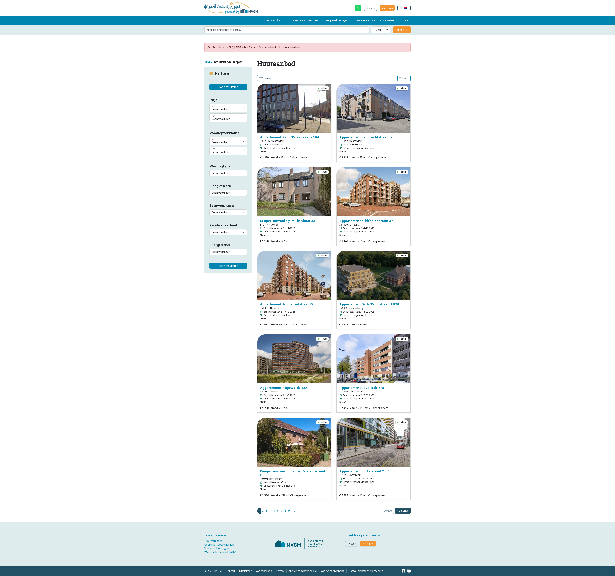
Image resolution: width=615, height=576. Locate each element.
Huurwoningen (213, 541)
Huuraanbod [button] (274, 20)
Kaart (405, 78)
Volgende (403, 510)
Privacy (280, 571)
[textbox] (284, 30)
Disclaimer (245, 571)
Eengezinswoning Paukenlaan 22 (287, 221)
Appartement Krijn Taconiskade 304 (289, 137)
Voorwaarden (264, 571)
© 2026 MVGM (213, 571)
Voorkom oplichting (332, 571)
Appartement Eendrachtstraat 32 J (367, 137)
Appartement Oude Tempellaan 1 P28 (369, 304)
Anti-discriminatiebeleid (302, 571)
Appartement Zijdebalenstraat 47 (366, 221)
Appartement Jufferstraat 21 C (364, 471)
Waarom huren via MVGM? (220, 552)
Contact (406, 20)
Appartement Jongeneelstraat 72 (287, 304)
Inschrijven (387, 7)
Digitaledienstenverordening (365, 571)
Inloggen (370, 7)
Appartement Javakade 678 (361, 388)
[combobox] (286, 29)
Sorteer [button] (266, 78)
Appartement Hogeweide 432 (283, 388)
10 (293, 510)
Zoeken (399, 30)
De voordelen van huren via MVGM (375, 20)
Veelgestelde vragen (336, 20)
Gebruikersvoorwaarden (304, 20)
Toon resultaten (228, 87)
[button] (404, 8)
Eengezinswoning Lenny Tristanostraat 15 (292, 473)
